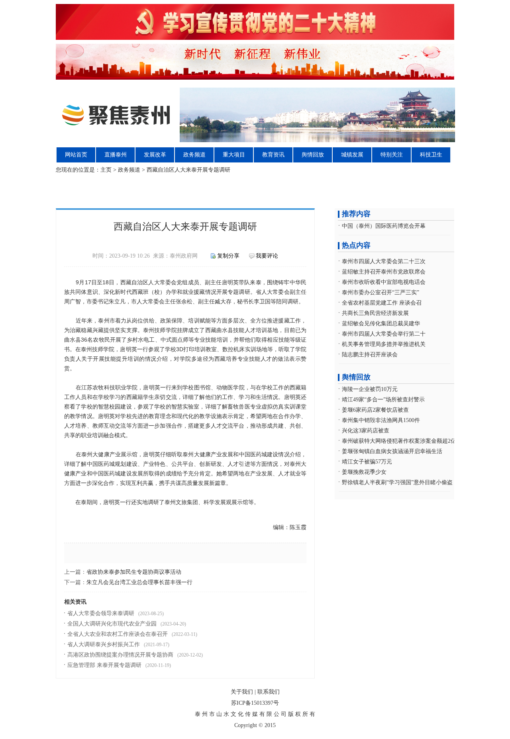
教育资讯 (273, 155)
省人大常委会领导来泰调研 (100, 613)
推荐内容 (356, 214)
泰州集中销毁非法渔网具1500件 (381, 420)
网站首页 (76, 155)
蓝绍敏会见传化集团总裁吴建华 (381, 323)
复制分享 (228, 256)
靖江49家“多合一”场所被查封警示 (383, 400)
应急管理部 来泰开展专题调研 (104, 665)
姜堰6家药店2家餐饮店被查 (375, 410)
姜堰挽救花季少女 (364, 472)
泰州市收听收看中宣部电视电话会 (384, 282)
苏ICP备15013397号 (255, 703)
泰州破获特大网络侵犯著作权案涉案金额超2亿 (399, 441)
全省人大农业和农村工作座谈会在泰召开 (117, 634)
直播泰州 (115, 155)
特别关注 (392, 155)
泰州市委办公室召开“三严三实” (380, 292)
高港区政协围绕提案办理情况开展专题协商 (120, 655)
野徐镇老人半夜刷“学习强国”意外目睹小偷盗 (397, 482)
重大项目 (234, 155)
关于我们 (242, 692)
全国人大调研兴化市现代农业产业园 (112, 624)
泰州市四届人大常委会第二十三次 (384, 261)
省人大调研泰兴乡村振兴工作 (103, 644)
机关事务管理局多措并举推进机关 (384, 344)
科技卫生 (431, 155)
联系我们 (268, 692)
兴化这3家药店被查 (365, 431)
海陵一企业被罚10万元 (370, 389)
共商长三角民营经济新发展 (375, 313)
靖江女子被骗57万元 (367, 462)
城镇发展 (352, 155)
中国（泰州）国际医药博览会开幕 (384, 226)
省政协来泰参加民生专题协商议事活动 (133, 572)
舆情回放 (313, 155)
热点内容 (356, 245)
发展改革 (155, 155)
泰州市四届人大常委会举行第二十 (384, 334)
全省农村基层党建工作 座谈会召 (382, 303)
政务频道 (194, 155)
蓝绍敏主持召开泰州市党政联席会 (384, 272)
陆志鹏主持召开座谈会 (370, 355)
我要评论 (267, 256)
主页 (106, 170)
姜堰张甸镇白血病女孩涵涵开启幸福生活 (392, 451)
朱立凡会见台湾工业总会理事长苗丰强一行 (139, 582)
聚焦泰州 (256, 115)
